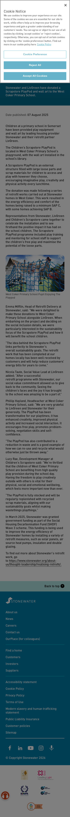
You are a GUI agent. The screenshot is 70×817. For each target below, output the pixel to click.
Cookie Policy (44, 44)
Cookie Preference (35, 54)
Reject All (35, 65)
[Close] (65, 5)
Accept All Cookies (35, 75)
